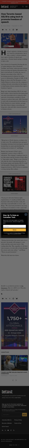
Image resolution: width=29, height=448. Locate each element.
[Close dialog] (26, 214)
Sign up (14, 229)
